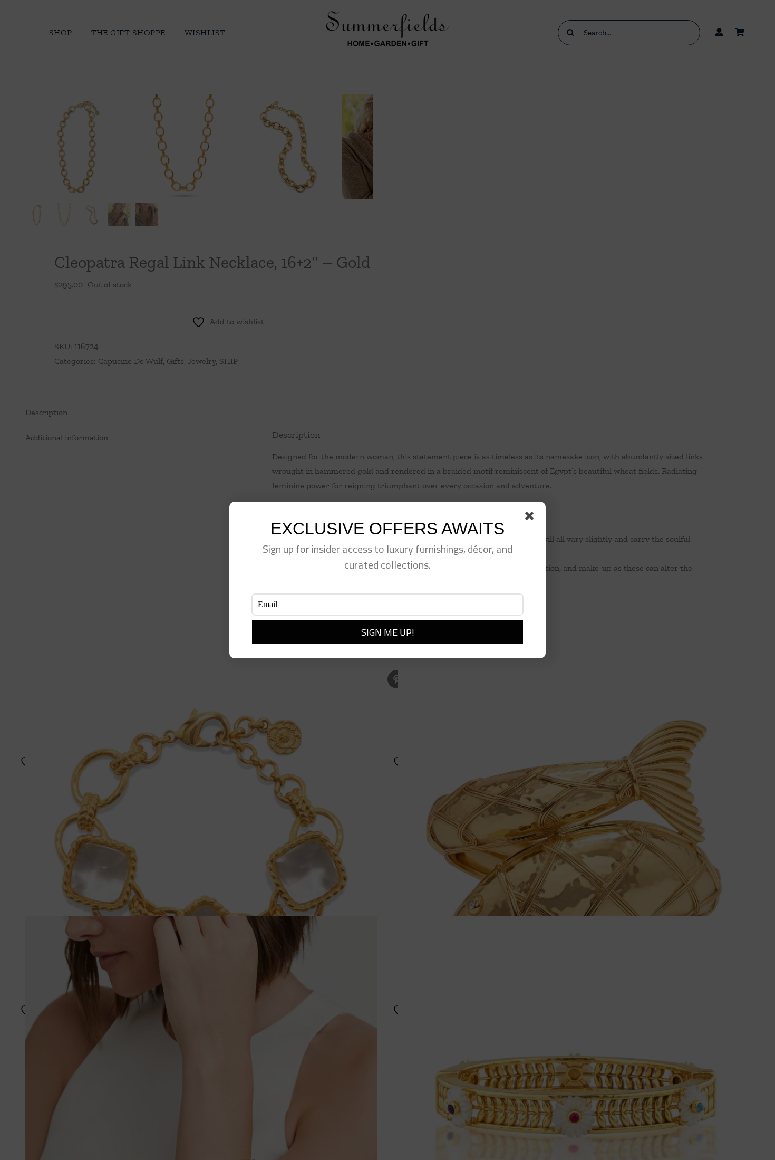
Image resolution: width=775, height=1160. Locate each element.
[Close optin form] (531, 518)
